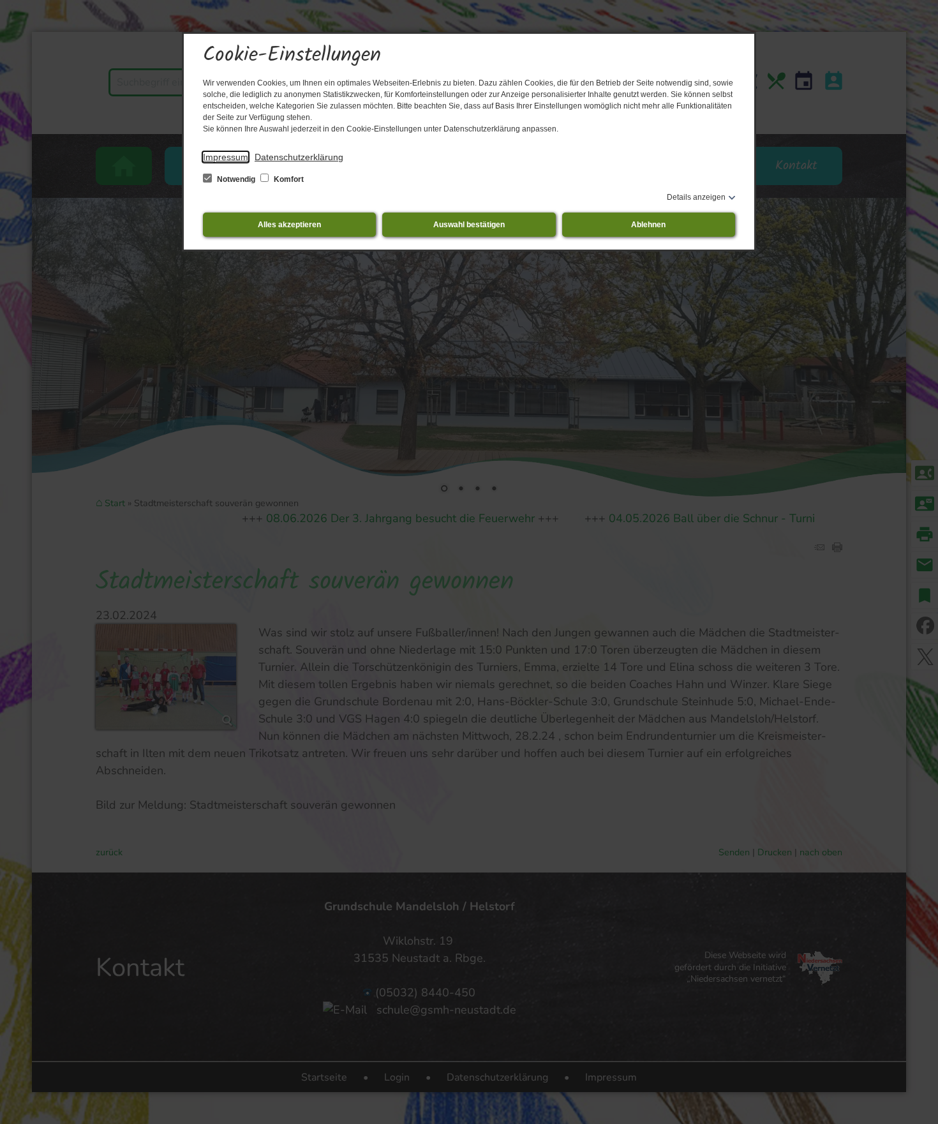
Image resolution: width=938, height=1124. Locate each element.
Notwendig (236, 179)
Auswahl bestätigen (469, 224)
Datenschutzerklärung (299, 157)
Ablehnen (648, 224)
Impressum (225, 157)
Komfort (288, 179)
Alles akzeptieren (289, 224)
